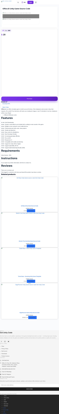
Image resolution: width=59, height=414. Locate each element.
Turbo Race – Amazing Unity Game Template (29, 276)
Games (5, 395)
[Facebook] (1, 341)
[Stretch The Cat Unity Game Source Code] (29, 226)
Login (30, 2)
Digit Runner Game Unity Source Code (29, 312)
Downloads (3, 353)
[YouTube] (8, 341)
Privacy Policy (4, 348)
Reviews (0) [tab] (4, 102)
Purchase (29, 98)
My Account (3, 351)
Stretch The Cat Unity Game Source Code (29, 241)
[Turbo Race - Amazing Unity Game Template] (29, 262)
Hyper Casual (29, 208)
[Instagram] (5, 341)
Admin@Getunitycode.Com (8, 369)
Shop (2, 346)
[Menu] (35, 2)
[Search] (18, 2)
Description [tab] (4, 101)
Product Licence (4, 356)
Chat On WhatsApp (6, 371)
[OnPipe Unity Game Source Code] (29, 191)
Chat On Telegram (6, 374)
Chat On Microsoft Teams (8, 377)
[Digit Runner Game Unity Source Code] (29, 298)
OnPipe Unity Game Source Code (29, 205)
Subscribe (29, 389)
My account (6, 403)
